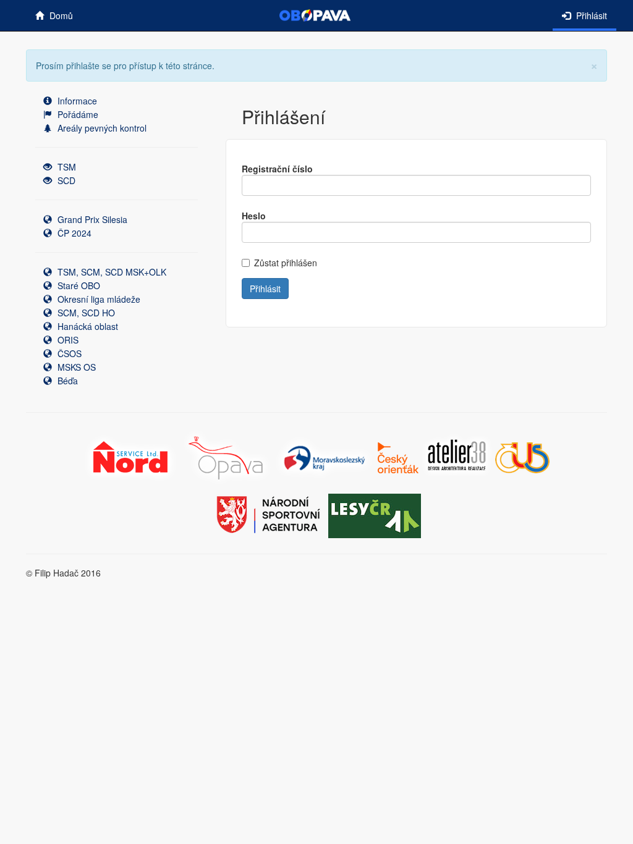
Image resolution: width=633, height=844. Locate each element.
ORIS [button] (67, 340)
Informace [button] (76, 101)
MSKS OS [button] (75, 367)
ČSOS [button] (68, 353)
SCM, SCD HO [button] (85, 312)
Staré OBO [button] (77, 285)
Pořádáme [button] (76, 114)
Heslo (254, 215)
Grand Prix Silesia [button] (91, 219)
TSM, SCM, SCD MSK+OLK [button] (110, 272)
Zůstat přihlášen (285, 262)
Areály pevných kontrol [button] (101, 128)
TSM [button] (65, 167)
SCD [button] (65, 180)
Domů (60, 15)
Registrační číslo (277, 168)
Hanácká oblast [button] (86, 326)
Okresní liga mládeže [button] (97, 299)
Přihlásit (590, 15)
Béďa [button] (66, 380)
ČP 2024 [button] (73, 233)
